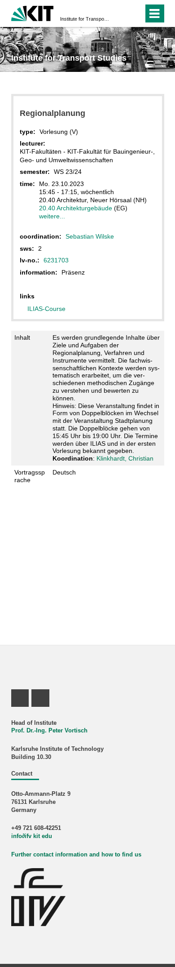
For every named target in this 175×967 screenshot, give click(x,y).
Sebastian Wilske (90, 236)
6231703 (56, 260)
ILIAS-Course (46, 308)
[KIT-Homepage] (32, 12)
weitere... (52, 216)
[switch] (120, 13)
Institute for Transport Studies (84, 19)
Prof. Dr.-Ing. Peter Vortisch (49, 730)
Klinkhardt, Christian (124, 458)
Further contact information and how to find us (76, 855)
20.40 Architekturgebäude (75, 208)
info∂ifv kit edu (31, 836)
